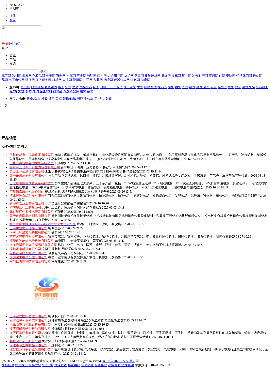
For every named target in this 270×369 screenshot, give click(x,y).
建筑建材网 (153, 75)
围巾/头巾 (34, 98)
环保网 (30, 79)
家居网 (214, 75)
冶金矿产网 (200, 75)
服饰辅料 (37, 87)
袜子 (96, 87)
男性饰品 (248, 87)
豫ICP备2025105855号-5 (118, 361)
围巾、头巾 (108, 87)
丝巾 (101, 98)
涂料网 (17, 75)
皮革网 (177, 75)
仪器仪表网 (122, 79)
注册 (12, 16)
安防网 (231, 75)
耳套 (44, 98)
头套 (108, 98)
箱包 (238, 87)
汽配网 (71, 75)
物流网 (109, 79)
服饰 (83, 91)
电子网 (51, 75)
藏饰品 (57, 91)
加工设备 (130, 87)
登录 (12, 20)
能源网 (78, 79)
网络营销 (34, 365)
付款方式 (60, 365)
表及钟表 (50, 87)
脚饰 (231, 87)
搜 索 (43, 71)
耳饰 (185, 87)
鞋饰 (192, 87)
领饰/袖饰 (69, 98)
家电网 (61, 75)
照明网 (92, 75)
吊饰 (90, 91)
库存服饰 (85, 87)
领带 (206, 87)
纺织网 (129, 75)
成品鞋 (25, 87)
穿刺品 (222, 87)
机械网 (57, 79)
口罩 (59, 98)
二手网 (88, 79)
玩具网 (187, 75)
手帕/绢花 (90, 98)
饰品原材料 (44, 91)
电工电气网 (17, 79)
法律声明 (114, 365)
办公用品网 (116, 75)
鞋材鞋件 (150, 87)
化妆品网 (39, 75)
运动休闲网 (244, 75)
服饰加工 (262, 87)
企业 (11, 44)
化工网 (7, 75)
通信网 (258, 75)
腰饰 (199, 87)
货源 (5, 44)
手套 (75, 87)
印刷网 (102, 75)
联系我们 (21, 365)
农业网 (67, 79)
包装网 (98, 79)
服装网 (139, 75)
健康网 (145, 79)
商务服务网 (44, 79)
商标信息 (8, 365)
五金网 (82, 75)
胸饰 (171, 87)
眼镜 (119, 87)
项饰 (178, 87)
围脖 (80, 98)
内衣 (214, 87)
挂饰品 (162, 87)
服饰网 (166, 75)
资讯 (17, 44)
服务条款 (100, 365)
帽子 (61, 87)
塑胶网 (27, 75)
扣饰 (32, 91)
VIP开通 (47, 365)
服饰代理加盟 (18, 91)
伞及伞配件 (71, 91)
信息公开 (87, 365)
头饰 (68, 87)
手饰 (140, 87)
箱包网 (135, 79)
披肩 (51, 98)
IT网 (222, 75)
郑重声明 (74, 365)
